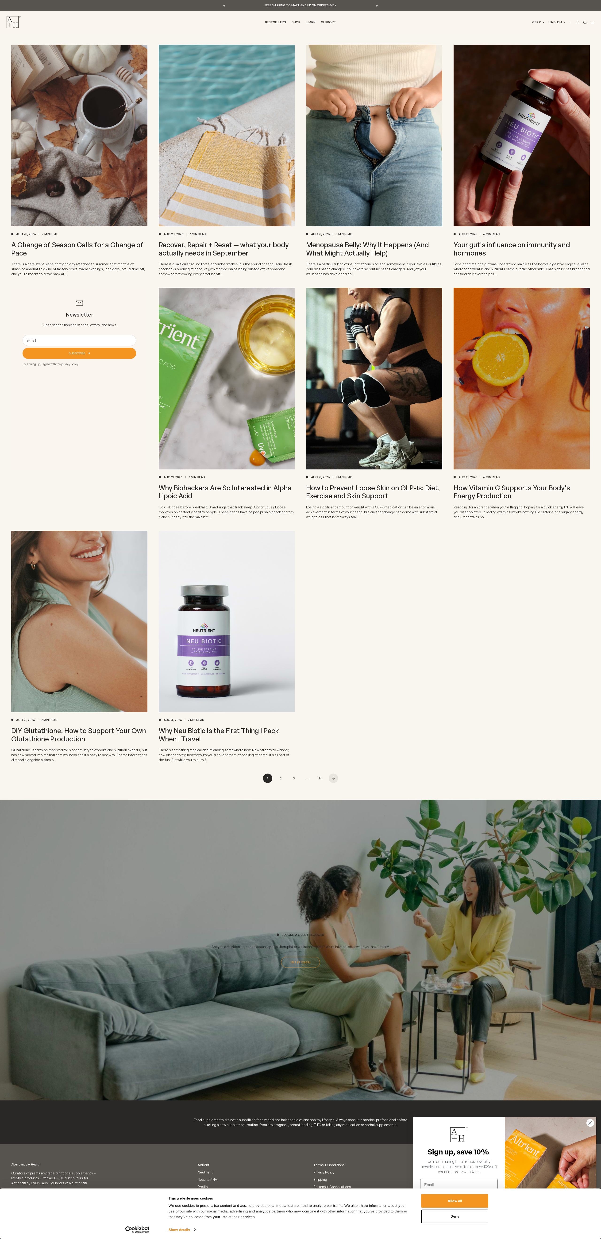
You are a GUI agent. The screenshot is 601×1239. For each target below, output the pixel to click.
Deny (455, 1216)
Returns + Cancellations (332, 1187)
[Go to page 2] (333, 778)
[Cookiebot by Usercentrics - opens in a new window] (137, 1229)
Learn (311, 22)
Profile (203, 1187)
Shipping (320, 1179)
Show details (179, 1230)
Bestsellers (275, 22)
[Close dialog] (590, 1123)
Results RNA (207, 1179)
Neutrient (205, 1172)
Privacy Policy (323, 1172)
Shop (296, 22)
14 (320, 778)
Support (328, 22)
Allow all (455, 1201)
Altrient (203, 1165)
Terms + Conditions (329, 1165)
